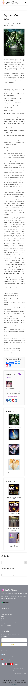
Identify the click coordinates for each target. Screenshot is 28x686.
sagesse (8, 353)
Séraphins (14, 353)
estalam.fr (23, 673)
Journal (11, 25)
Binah (10, 350)
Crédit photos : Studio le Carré (10, 682)
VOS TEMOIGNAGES (6, 614)
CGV (2, 618)
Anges (6, 25)
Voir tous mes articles (12, 396)
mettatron (14, 352)
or (22, 352)
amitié (6, 348)
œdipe (19, 352)
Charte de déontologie (7, 620)
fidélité (14, 350)
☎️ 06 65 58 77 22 (5, 659)
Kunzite (9, 352)
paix (5, 353)
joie (20, 350)
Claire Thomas (8, 23)
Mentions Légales (6, 625)
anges (14, 348)
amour (10, 348)
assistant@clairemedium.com (9, 656)
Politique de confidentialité (8, 623)
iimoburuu (20, 668)
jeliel (18, 350)
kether (5, 352)
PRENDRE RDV (5, 612)
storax (18, 353)
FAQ (2, 616)
